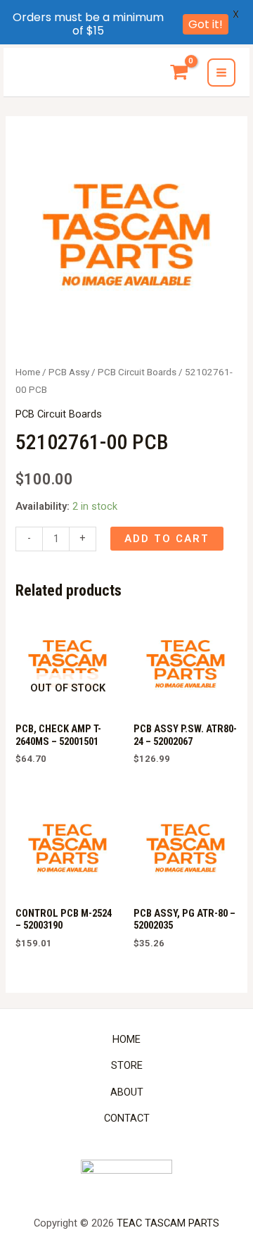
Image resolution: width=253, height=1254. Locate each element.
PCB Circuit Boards (137, 372)
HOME (126, 1039)
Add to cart (166, 538)
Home (27, 372)
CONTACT (127, 1118)
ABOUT (126, 1092)
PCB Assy (68, 372)
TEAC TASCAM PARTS (168, 1223)
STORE (127, 1065)
